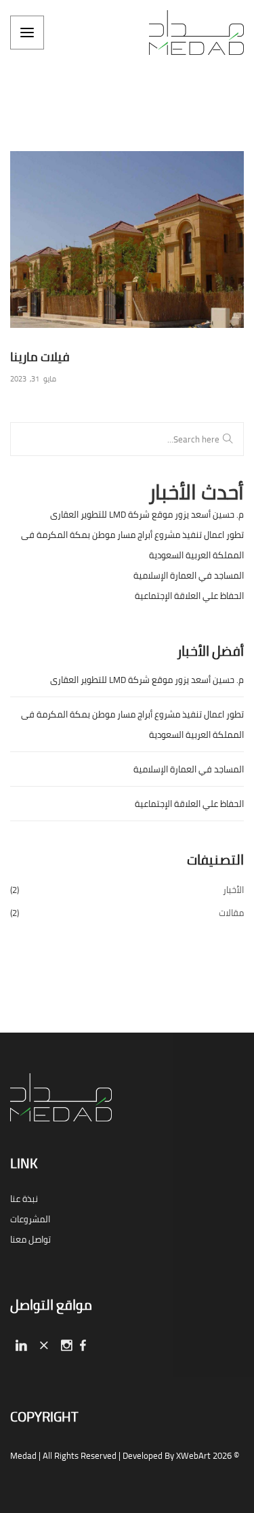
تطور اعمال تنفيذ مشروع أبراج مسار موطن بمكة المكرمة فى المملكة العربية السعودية (132, 544)
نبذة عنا (24, 1198)
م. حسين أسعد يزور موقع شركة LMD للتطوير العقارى (147, 514)
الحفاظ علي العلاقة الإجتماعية (189, 595)
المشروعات (30, 1219)
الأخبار (233, 890)
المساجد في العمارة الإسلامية (188, 575)
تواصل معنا (30, 1239)
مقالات (231, 913)
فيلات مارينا (39, 357)
